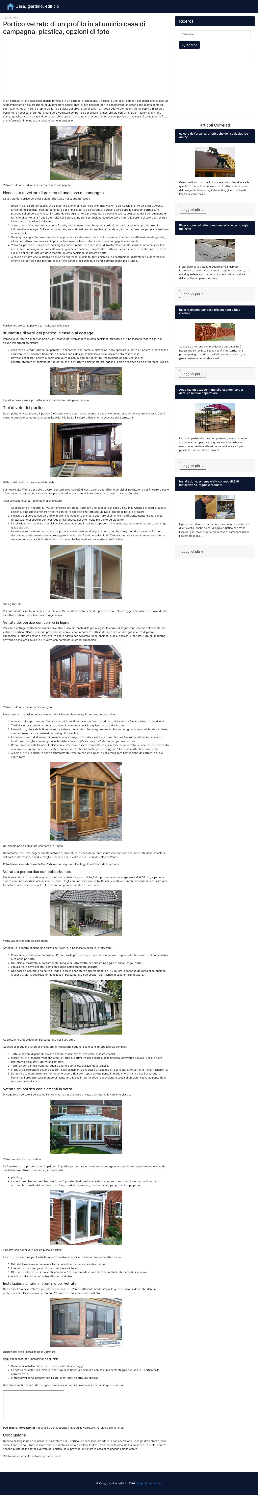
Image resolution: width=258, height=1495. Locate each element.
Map (140, 1483)
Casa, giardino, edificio (36, 6)
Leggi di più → (193, 210)
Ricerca (191, 45)
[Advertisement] (86, 65)
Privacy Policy (153, 1483)
